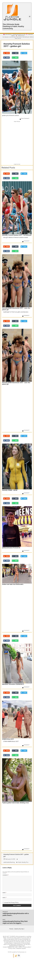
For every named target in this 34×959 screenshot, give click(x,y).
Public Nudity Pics (23, 862)
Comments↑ (26, 240)
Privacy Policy (15, 902)
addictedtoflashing (9, 862)
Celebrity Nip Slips (19, 928)
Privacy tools (11, 948)
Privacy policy (26, 947)
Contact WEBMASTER (8, 947)
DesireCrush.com (21, 35)
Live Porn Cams (12, 37)
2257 (16, 947)
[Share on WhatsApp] (15, 57)
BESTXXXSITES (8, 34)
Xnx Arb (19, 38)
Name (4, 892)
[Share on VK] (6, 57)
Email (5, 897)
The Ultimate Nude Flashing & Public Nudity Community (13, 26)
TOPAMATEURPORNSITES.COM (18, 34)
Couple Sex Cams (17, 164)
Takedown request (21, 948)
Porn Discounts (5, 37)
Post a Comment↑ (25, 118)
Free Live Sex (19, 37)
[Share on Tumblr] (15, 53)
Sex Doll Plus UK (26, 37)
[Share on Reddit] (6, 53)
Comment (6, 875)
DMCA (20, 947)
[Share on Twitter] (23, 53)
